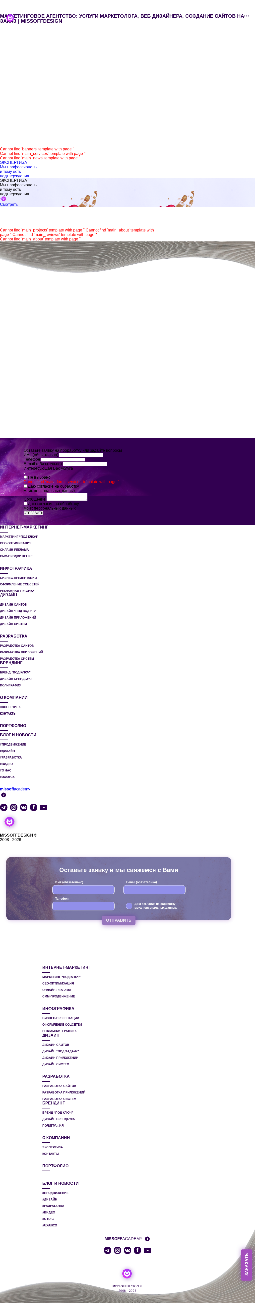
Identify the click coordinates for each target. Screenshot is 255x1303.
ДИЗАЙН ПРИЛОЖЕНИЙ (18, 617)
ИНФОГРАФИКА (16, 568)
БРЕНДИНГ (11, 663)
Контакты (8, 713)
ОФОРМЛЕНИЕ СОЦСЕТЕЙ (20, 584)
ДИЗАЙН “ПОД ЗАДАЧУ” (18, 611)
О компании (14, 698)
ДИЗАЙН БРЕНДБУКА (16, 678)
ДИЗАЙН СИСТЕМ (13, 624)
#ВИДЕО (6, 763)
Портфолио (13, 726)
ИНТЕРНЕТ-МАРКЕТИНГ (24, 527)
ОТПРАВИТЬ (33, 513)
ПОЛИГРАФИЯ (10, 685)
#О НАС (5, 770)
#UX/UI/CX (7, 776)
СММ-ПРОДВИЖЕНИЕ (16, 556)
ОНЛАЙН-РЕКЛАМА (14, 549)
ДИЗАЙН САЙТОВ (13, 604)
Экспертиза (10, 707)
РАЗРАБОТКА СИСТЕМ (17, 658)
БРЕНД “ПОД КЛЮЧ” (15, 672)
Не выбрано (39, 477)
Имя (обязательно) (41, 455)
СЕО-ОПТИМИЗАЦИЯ (16, 543)
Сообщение (35, 499)
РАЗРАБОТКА (13, 636)
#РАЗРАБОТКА (11, 757)
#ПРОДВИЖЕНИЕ (13, 744)
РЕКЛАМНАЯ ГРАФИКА (17, 590)
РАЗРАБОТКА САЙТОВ (17, 645)
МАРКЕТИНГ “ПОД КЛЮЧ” (19, 536)
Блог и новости (18, 735)
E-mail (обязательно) (43, 464)
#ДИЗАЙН (7, 751)
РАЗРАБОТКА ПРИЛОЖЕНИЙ (21, 652)
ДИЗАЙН (8, 595)
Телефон (32, 459)
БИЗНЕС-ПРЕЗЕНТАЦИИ (18, 577)
